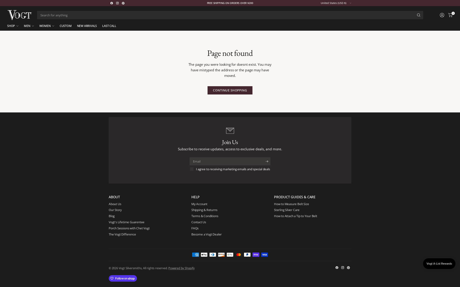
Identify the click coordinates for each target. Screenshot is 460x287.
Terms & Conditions (204, 216)
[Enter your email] (266, 161)
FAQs (195, 228)
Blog (112, 216)
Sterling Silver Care (287, 210)
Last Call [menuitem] (109, 26)
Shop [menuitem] (11, 26)
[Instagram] (117, 3)
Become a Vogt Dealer (206, 234)
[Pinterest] (123, 3)
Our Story (115, 210)
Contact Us (198, 222)
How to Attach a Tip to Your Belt (295, 216)
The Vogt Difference (122, 234)
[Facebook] (111, 3)
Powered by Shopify (181, 268)
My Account (199, 204)
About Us (115, 204)
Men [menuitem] (27, 26)
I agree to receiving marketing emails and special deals (233, 169)
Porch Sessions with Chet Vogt (129, 228)
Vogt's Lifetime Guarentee (126, 222)
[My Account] (442, 15)
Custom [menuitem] (66, 26)
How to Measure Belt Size (291, 204)
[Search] (418, 15)
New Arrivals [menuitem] (87, 26)
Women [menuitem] (45, 26)
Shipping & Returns (204, 210)
